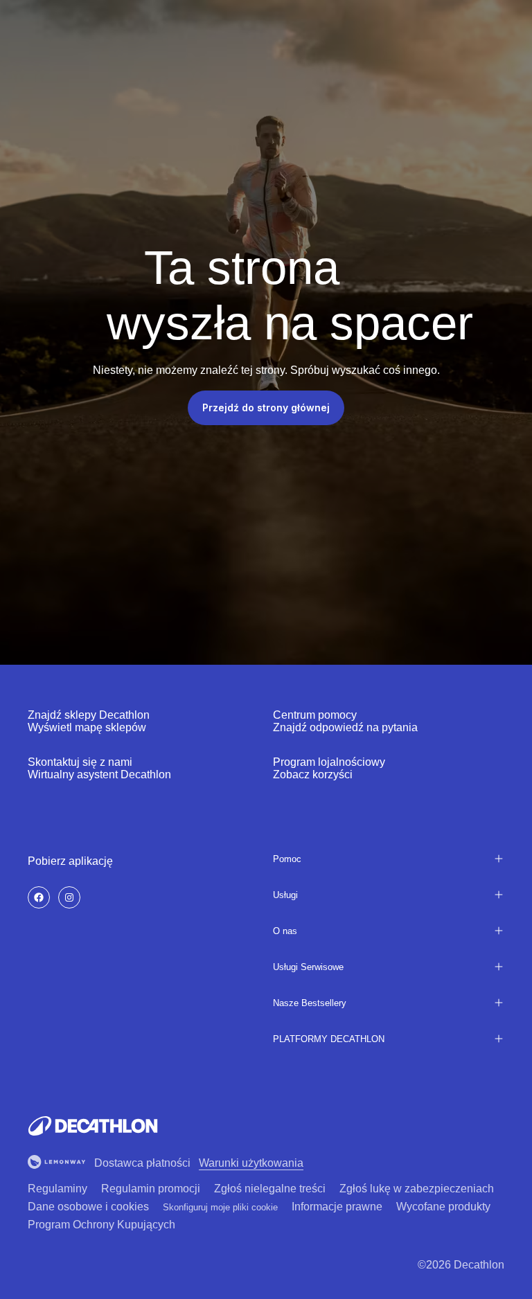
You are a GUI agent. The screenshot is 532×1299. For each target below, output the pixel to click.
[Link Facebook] (39, 897)
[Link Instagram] (69, 897)
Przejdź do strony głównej (266, 407)
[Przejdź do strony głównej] (93, 1126)
